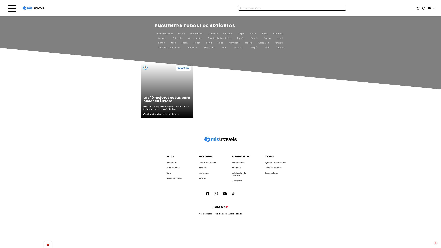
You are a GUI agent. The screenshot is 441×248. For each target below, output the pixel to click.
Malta (220, 42)
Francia (254, 38)
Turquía (254, 47)
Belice (265, 33)
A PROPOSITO (241, 156)
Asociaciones (238, 162)
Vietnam (280, 47)
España (241, 38)
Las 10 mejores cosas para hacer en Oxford (166, 99)
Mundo (181, 33)
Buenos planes (271, 173)
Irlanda (161, 42)
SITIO (170, 156)
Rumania (192, 47)
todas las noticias (273, 167)
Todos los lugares (164, 33)
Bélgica (253, 33)
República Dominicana (169, 47)
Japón (184, 42)
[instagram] (423, 8)
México (248, 42)
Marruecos (234, 42)
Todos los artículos (208, 162)
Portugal (279, 42)
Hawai (280, 38)
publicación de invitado (239, 174)
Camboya (278, 33)
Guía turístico (173, 167)
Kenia (209, 42)
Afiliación (236, 167)
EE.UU (267, 47)
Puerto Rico (263, 42)
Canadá (162, 38)
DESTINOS (206, 156)
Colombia (177, 38)
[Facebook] (418, 8)
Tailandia (238, 47)
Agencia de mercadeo (275, 162)
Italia (173, 42)
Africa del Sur (196, 33)
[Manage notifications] (435, 243)
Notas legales (207, 214)
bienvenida (172, 162)
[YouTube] (429, 8)
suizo (224, 47)
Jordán (196, 42)
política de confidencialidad (229, 214)
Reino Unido (209, 47)
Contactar (237, 180)
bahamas (228, 33)
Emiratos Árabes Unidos (219, 38)
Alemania (213, 33)
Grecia (267, 38)
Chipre (241, 33)
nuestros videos (174, 178)
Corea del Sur (195, 38)
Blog (169, 173)
